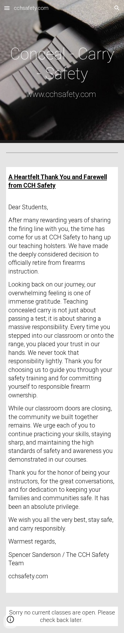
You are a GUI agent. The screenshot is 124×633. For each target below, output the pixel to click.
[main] (62, 71)
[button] (7, 8)
